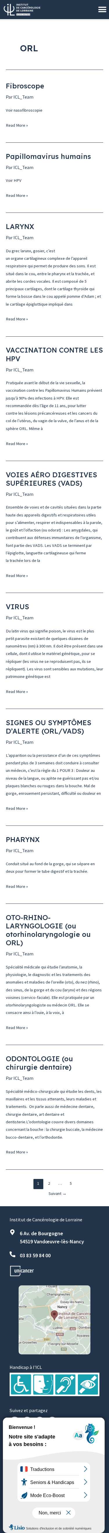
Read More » (17, 124)
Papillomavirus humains (48, 156)
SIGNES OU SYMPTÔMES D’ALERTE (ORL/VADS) (48, 726)
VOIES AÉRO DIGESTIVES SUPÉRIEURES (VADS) (51, 478)
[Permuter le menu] (102, 9)
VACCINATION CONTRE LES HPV (54, 354)
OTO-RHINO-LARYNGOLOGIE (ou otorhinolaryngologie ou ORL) (48, 930)
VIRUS (17, 606)
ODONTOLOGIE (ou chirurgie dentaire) (39, 1062)
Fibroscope (25, 85)
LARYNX (20, 226)
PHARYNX (23, 839)
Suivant (58, 1193)
